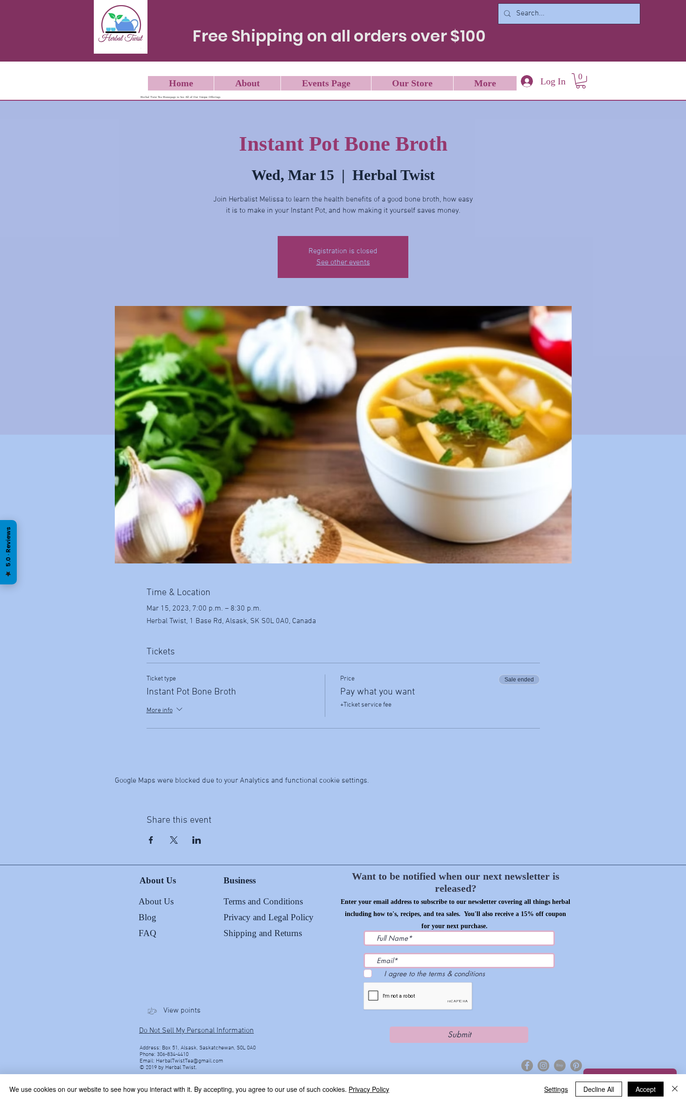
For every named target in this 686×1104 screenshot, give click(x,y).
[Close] (674, 1089)
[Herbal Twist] (527, 1065)
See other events (343, 262)
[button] (581, 81)
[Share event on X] (173, 840)
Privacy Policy (369, 1089)
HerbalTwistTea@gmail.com (189, 1061)
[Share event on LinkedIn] (196, 840)
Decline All (598, 1089)
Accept (646, 1089)
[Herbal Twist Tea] (543, 1065)
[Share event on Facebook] (151, 840)
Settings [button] (556, 1089)
